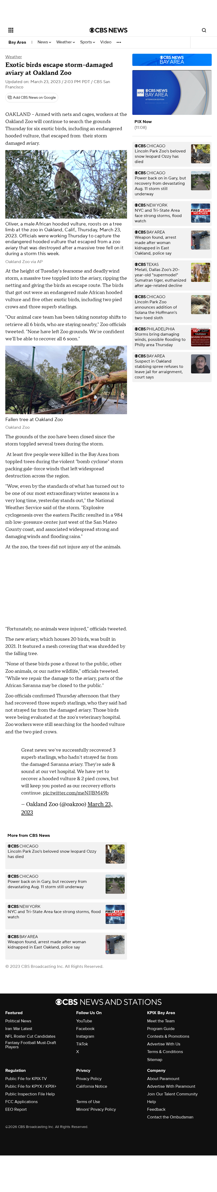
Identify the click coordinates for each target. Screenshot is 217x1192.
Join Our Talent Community (172, 1094)
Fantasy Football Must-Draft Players (30, 1045)
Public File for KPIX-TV (26, 1079)
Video (105, 42)
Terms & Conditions (165, 1052)
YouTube (84, 1021)
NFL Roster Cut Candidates (30, 1036)
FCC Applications (21, 1102)
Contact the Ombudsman (170, 1117)
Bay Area (17, 42)
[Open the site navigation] (41, 30)
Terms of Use (88, 1102)
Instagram (85, 1036)
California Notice (91, 1086)
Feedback (156, 1109)
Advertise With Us (163, 1044)
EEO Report (16, 1109)
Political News (18, 1021)
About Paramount (163, 1079)
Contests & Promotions (168, 1036)
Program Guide (161, 1029)
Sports (86, 42)
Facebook (85, 1029)
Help (151, 1102)
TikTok (82, 1044)
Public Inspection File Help (30, 1094)
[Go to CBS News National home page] (108, 30)
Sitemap (154, 1060)
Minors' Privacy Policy (96, 1109)
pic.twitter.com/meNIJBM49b (76, 790)
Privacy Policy (89, 1079)
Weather (64, 42)
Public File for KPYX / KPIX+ (30, 1086)
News (43, 42)
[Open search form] (204, 30)
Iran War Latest (18, 1029)
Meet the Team (161, 1021)
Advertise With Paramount (171, 1086)
